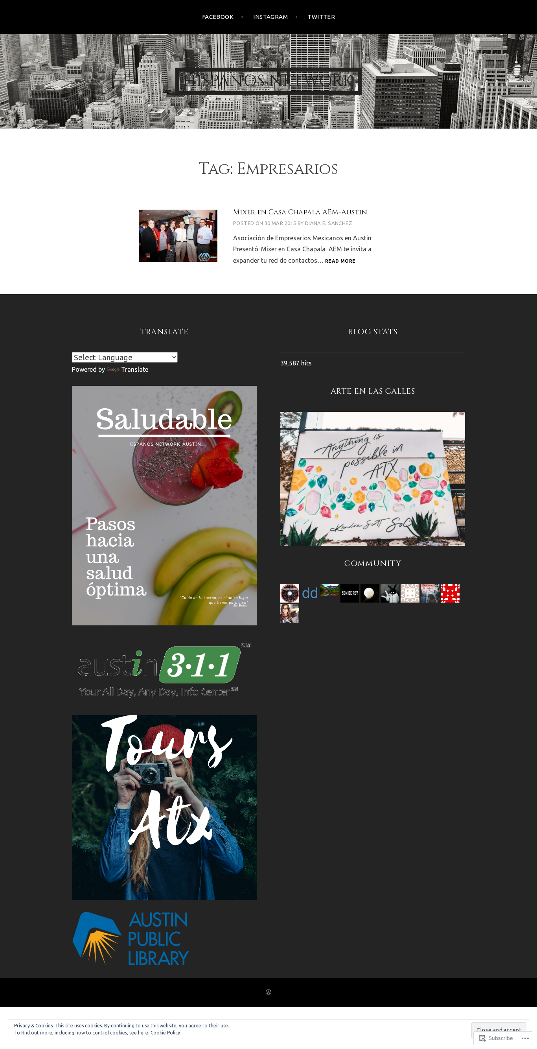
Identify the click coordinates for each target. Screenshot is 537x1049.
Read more (340, 261)
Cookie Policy (165, 1032)
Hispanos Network (268, 81)
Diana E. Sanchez (328, 223)
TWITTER (321, 16)
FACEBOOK (218, 16)
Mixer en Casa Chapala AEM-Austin (300, 212)
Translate (134, 369)
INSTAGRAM (270, 16)
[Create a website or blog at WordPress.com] (268, 992)
